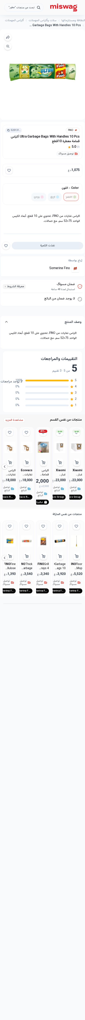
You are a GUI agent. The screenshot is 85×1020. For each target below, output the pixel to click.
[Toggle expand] (6, 322)
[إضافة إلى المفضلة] (9, 170)
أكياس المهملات (14, 20)
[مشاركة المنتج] (8, 37)
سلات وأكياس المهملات (43, 20)
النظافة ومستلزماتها (73, 20)
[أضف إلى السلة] (27, 462)
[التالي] (4, 467)
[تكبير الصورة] (8, 46)
